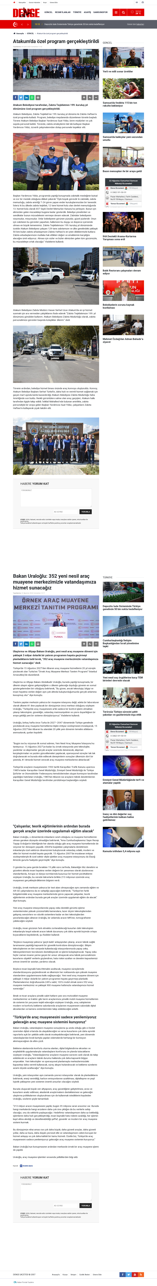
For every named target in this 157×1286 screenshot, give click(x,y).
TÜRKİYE (77, 12)
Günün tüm (135, 24)
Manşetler (22, 2)
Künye (65, 1275)
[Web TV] (136, 2)
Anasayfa (20, 33)
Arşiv (45, 2)
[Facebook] (15, 97)
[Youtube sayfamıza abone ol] (135, 1274)
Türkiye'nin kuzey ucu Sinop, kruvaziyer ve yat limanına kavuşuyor (72, 24)
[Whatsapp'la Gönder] (32, 97)
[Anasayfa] (14, 2)
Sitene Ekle (54, 2)
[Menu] (116, 12)
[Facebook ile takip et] (122, 1274)
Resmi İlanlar (63, 12)
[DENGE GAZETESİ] (26, 12)
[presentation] (22, 24)
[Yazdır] (38, 97)
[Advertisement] (56, 552)
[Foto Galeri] (142, 2)
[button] (84, 97)
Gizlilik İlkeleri (84, 1275)
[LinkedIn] (26, 97)
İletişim (73, 1275)
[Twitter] (21, 97)
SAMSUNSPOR (100, 12)
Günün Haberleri (34, 2)
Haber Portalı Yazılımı (25, 1282)
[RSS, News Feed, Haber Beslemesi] (141, 1274)
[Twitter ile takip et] (129, 1274)
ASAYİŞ (87, 12)
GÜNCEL (48, 12)
